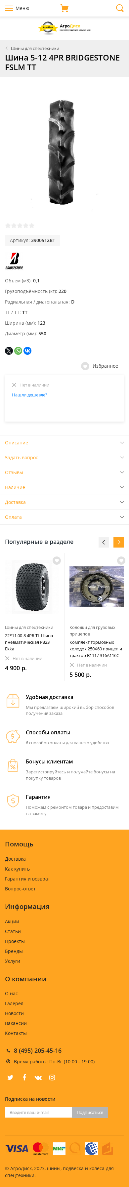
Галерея (14, 1003)
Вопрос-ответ (20, 888)
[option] (32, 617)
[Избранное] (57, 560)
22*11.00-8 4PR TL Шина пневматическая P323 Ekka (29, 642)
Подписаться (90, 1112)
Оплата (13, 517)
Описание (16, 442)
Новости (14, 1013)
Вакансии (16, 1023)
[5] (32, 225)
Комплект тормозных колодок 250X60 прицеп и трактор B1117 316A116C (95, 648)
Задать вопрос (21, 457)
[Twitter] (10, 1077)
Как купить (17, 869)
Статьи (13, 931)
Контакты (16, 1033)
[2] (14, 225)
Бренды (14, 951)
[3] (20, 225)
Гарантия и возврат (27, 879)
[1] (8, 225)
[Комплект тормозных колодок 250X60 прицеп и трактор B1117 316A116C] (96, 587)
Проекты (15, 941)
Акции (12, 921)
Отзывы (14, 472)
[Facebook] (24, 1077)
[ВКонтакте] (27, 351)
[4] (26, 225)
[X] (9, 351)
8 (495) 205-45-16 (38, 1050)
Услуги (12, 961)
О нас (11, 993)
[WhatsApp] (18, 351)
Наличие (15, 487)
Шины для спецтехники (35, 48)
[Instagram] (52, 1077)
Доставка (15, 502)
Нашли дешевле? (29, 395)
